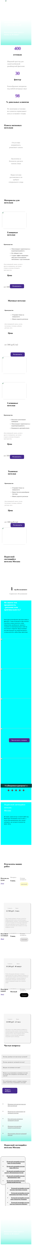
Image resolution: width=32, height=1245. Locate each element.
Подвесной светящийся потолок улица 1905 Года (16, 1167)
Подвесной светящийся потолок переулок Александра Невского (19, 1203)
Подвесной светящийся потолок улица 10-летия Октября (16, 1162)
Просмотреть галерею (19, 740)
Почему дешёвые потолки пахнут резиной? (15, 1056)
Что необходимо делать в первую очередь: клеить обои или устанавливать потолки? (15, 1081)
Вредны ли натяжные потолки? (11, 1067)
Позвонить (17, 286)
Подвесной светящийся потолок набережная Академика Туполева (19, 1193)
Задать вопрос (8, 1090)
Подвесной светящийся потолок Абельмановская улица (16, 1176)
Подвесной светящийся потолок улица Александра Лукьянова (19, 1198)
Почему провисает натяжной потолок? (14, 1062)
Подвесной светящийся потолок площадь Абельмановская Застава (14, 1171)
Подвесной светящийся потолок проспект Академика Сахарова (19, 1188)
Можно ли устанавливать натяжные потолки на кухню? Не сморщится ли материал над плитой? (15, 1074)
